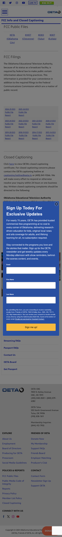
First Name (10, 279)
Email (8, 264)
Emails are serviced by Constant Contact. (29, 319)
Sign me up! (31, 327)
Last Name (10, 294)
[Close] (56, 204)
